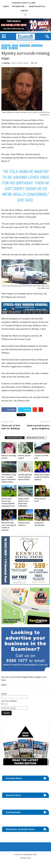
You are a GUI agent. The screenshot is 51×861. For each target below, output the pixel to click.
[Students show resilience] (25, 515)
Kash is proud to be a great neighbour (38, 427)
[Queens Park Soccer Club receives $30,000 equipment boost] (9, 491)
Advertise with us (37, 6)
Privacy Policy (25, 858)
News (4, 48)
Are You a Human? (9, 702)
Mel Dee (7, 63)
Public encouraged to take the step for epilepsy (41, 476)
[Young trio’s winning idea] (42, 515)
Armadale (5, 46)
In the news (24, 46)
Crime (15, 46)
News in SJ (13, 48)
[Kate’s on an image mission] (9, 447)
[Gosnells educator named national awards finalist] (25, 467)
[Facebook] (25, 14)
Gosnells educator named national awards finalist (25, 476)
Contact (24, 11)
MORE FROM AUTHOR (35, 438)
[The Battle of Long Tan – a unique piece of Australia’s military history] (9, 467)
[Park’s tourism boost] (42, 491)
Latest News (37, 46)
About (6, 6)
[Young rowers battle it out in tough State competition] (25, 491)
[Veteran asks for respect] (25, 447)
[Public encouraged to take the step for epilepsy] (42, 467)
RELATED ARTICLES (14, 438)
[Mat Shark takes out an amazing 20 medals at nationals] (9, 515)
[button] (46, 36)
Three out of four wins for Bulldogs (10, 427)
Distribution (18, 6)
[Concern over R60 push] (42, 447)
